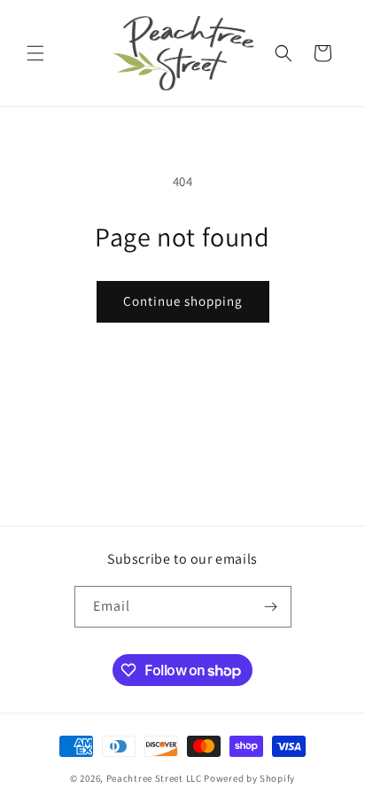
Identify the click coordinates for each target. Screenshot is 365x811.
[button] (35, 53)
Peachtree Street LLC (154, 778)
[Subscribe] (271, 607)
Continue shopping (183, 300)
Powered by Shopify (249, 778)
